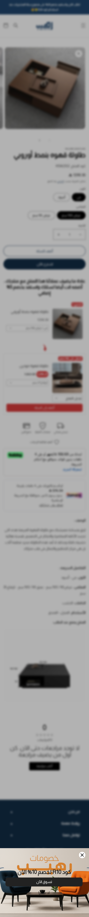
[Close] (82, 855)
